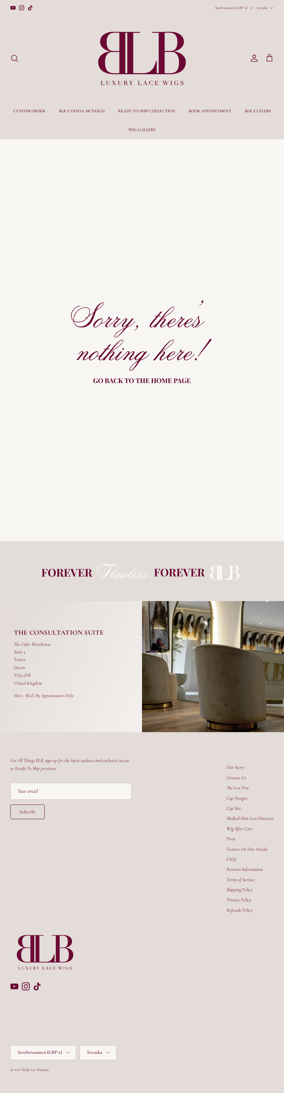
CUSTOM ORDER (29, 111)
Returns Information (245, 869)
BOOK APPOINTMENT (210, 111)
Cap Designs (237, 798)
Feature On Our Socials (247, 849)
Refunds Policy (239, 910)
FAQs (231, 859)
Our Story (235, 767)
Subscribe (27, 812)
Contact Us (236, 778)
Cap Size (234, 808)
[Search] (14, 58)
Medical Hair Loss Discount (250, 818)
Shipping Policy (239, 890)
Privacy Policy (239, 900)
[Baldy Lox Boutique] (142, 58)
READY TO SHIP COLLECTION (146, 111)
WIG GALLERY (142, 129)
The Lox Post (238, 788)
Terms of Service (241, 880)
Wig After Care (239, 829)
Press (231, 839)
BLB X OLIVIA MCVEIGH (82, 111)
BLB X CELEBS (258, 111)
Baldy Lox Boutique (35, 1069)
